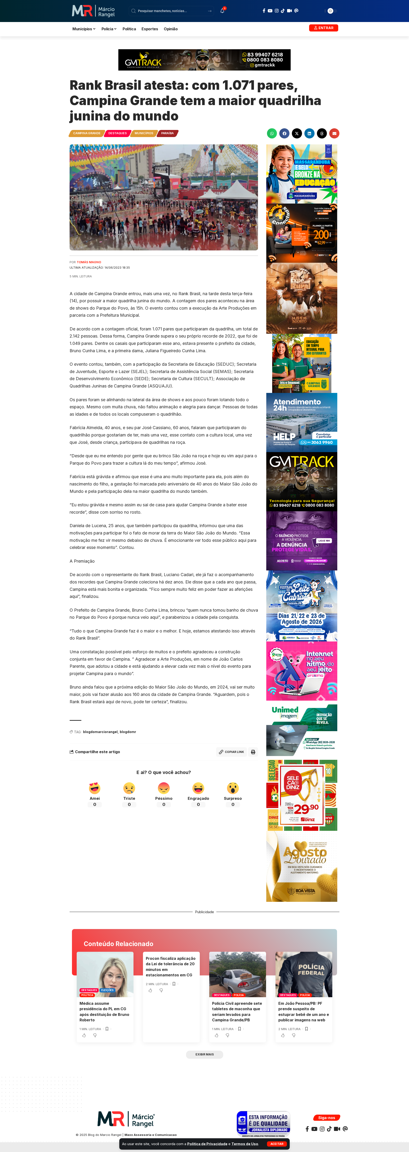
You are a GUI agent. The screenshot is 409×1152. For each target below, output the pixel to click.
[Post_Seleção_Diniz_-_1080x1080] (301, 794)
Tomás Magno (89, 262)
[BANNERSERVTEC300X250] (301, 232)
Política (87, 995)
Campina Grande (87, 133)
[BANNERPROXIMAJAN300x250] (301, 670)
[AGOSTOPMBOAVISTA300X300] (301, 865)
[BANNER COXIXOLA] (301, 605)
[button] (277, 1144)
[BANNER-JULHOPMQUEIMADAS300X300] (301, 297)
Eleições (107, 990)
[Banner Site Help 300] (301, 422)
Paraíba (167, 133)
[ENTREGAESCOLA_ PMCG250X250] (301, 362)
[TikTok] (283, 11)
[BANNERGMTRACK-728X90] (204, 59)
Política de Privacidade (207, 1144)
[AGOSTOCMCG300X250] (301, 540)
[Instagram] (277, 10)
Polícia (239, 995)
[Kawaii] (289, 11)
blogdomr (128, 732)
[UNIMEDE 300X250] (301, 729)
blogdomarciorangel (100, 732)
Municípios (144, 133)
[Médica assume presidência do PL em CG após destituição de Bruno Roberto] (105, 974)
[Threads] (296, 11)
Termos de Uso (244, 1144)
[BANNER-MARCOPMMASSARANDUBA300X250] (301, 173)
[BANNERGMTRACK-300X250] (301, 481)
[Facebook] (264, 10)
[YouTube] (270, 10)
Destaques (117, 133)
